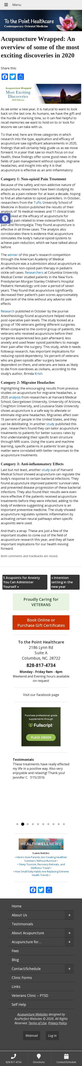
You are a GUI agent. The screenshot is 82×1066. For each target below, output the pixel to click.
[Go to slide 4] (33, 824)
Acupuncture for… (26, 941)
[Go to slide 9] (59, 824)
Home (16, 906)
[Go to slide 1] (17, 824)
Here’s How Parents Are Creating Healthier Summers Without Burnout (42, 858)
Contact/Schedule (26, 968)
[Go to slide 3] (28, 824)
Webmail (31, 1035)
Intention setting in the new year (62, 582)
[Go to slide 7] (48, 824)
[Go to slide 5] (38, 824)
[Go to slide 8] (54, 824)
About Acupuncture (28, 932)
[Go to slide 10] (64, 824)
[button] (5, 218)
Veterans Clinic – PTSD (30, 995)
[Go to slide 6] (43, 824)
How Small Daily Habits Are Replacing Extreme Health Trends (42, 873)
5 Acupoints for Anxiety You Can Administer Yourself (21, 582)
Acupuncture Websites (32, 1014)
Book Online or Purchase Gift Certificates (41, 622)
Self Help (19, 1004)
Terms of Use (37, 1023)
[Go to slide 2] (22, 824)
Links (16, 986)
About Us (19, 915)
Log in (52, 1035)
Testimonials (22, 924)
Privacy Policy (57, 1023)
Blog (15, 959)
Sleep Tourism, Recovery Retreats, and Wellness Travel (42, 866)
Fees (15, 950)
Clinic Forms (22, 977)
